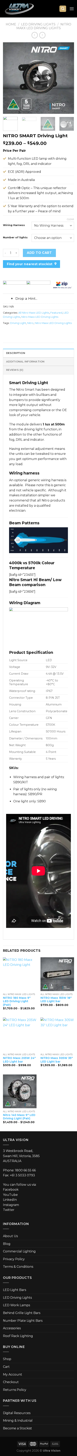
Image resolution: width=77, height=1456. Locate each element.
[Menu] (71, 9)
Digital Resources (16, 1413)
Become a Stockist (17, 1428)
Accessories (12, 1328)
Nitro (30, 323)
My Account (12, 1374)
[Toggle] (7, 299)
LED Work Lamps (16, 1305)
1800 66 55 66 (25, 1170)
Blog (6, 1244)
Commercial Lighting (19, 1251)
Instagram (11, 1205)
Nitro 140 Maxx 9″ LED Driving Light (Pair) (19, 1116)
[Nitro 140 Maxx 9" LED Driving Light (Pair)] (20, 1091)
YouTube (10, 1195)
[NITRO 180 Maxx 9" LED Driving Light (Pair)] (20, 974)
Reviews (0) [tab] (14, 369)
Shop (7, 1359)
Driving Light (18, 323)
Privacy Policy (14, 1259)
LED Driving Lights (38, 24)
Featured (56, 312)
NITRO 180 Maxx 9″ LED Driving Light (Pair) (17, 1001)
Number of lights (15, 237)
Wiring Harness (14, 225)
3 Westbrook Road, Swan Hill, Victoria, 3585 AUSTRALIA (21, 1156)
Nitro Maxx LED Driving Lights (43, 26)
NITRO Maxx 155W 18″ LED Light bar (56, 999)
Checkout (11, 1382)
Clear (70, 219)
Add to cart (39, 253)
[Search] (62, 9)
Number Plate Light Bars (22, 1321)
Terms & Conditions (18, 1267)
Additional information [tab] (25, 361)
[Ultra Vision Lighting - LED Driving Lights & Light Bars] (22, 8)
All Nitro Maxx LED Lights (33, 312)
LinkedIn (10, 1200)
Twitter (8, 1210)
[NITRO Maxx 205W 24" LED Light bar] (20, 1034)
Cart (6, 1367)
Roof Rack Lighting (18, 1336)
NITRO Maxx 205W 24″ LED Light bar (19, 1059)
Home (11, 24)
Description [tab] (15, 353)
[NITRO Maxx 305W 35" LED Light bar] (57, 1034)
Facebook (11, 1189)
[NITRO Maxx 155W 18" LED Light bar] (57, 974)
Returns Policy (14, 1390)
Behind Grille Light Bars (21, 1313)
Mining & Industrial (18, 1420)
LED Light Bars (14, 1290)
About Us (10, 1236)
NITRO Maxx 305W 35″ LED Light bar (56, 1059)
